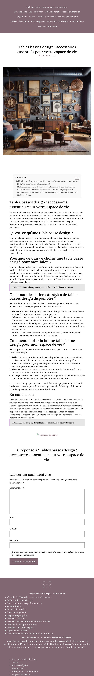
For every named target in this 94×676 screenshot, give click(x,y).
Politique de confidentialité (25, 671)
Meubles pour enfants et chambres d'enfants (28, 621)
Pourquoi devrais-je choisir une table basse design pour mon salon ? (47, 187)
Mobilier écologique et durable (22, 624)
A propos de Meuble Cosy (24, 659)
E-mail (13, 528)
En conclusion (25, 195)
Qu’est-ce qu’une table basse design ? (35, 184)
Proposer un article (21, 674)
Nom (13, 517)
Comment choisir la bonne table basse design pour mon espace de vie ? (48, 192)
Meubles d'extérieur (17, 618)
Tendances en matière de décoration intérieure (30, 633)
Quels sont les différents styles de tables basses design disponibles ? (47, 190)
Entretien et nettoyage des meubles (24, 603)
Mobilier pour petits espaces (21, 627)
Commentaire (17, 487)
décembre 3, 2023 (47, 55)
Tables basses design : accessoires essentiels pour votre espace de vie (47, 181)
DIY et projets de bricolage (20, 600)
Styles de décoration (17, 630)
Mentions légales (20, 665)
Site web (14, 540)
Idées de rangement (17, 612)
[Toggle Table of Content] (76, 178)
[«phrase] (47, 435)
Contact (15, 662)
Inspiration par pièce (17, 615)
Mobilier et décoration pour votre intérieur (47, 7)
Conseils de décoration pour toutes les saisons (29, 597)
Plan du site (17, 668)
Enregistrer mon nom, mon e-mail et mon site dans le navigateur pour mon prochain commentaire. (48, 553)
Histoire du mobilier (17, 609)
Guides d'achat (14, 606)
